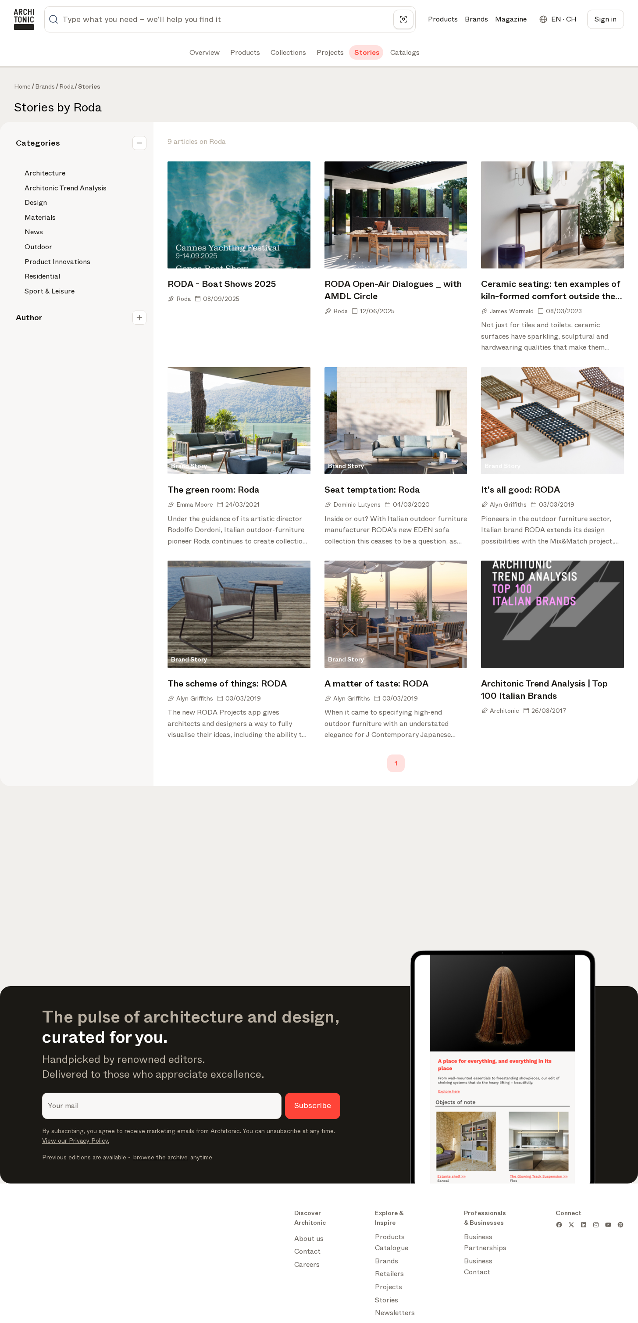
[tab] (203, 52)
